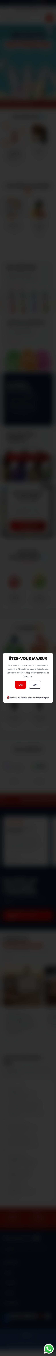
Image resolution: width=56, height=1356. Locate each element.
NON (34, 684)
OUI (21, 684)
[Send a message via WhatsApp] (49, 1349)
